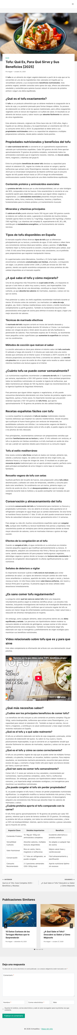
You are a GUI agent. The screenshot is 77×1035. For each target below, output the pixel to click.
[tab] (34, 949)
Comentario (8, 975)
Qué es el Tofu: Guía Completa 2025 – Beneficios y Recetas (17, 883)
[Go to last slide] (5, 925)
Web (55, 1002)
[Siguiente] (71, 925)
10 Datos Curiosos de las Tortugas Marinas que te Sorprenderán (18, 934)
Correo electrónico (36, 1002)
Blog (7, 58)
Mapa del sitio (47, 1029)
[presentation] (19, 915)
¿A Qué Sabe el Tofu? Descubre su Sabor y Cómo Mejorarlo (58, 883)
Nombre (7, 1002)
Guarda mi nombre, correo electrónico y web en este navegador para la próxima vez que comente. (37, 1009)
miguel (10, 71)
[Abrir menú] (73, 4)
